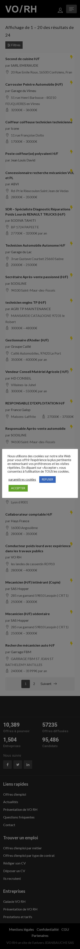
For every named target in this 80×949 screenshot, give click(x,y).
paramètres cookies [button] (22, 479)
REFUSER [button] (47, 479)
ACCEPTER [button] (18, 488)
